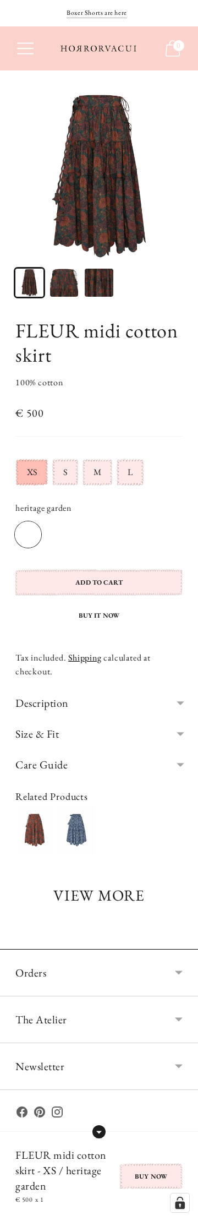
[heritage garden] (28, 534)
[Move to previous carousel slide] (15, 940)
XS (32, 472)
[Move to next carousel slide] (182, 940)
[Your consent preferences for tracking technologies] (179, 1202)
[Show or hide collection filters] (99, 1132)
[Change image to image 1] (29, 283)
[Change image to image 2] (64, 283)
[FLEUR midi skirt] (34, 830)
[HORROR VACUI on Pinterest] (39, 1114)
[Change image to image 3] (99, 283)
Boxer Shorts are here (97, 12)
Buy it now (99, 615)
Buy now (151, 1176)
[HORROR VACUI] (99, 48)
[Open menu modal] (25, 48)
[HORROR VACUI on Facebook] (22, 1114)
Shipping (84, 657)
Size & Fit (37, 734)
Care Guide (41, 764)
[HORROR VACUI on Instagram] (57, 1114)
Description (42, 703)
